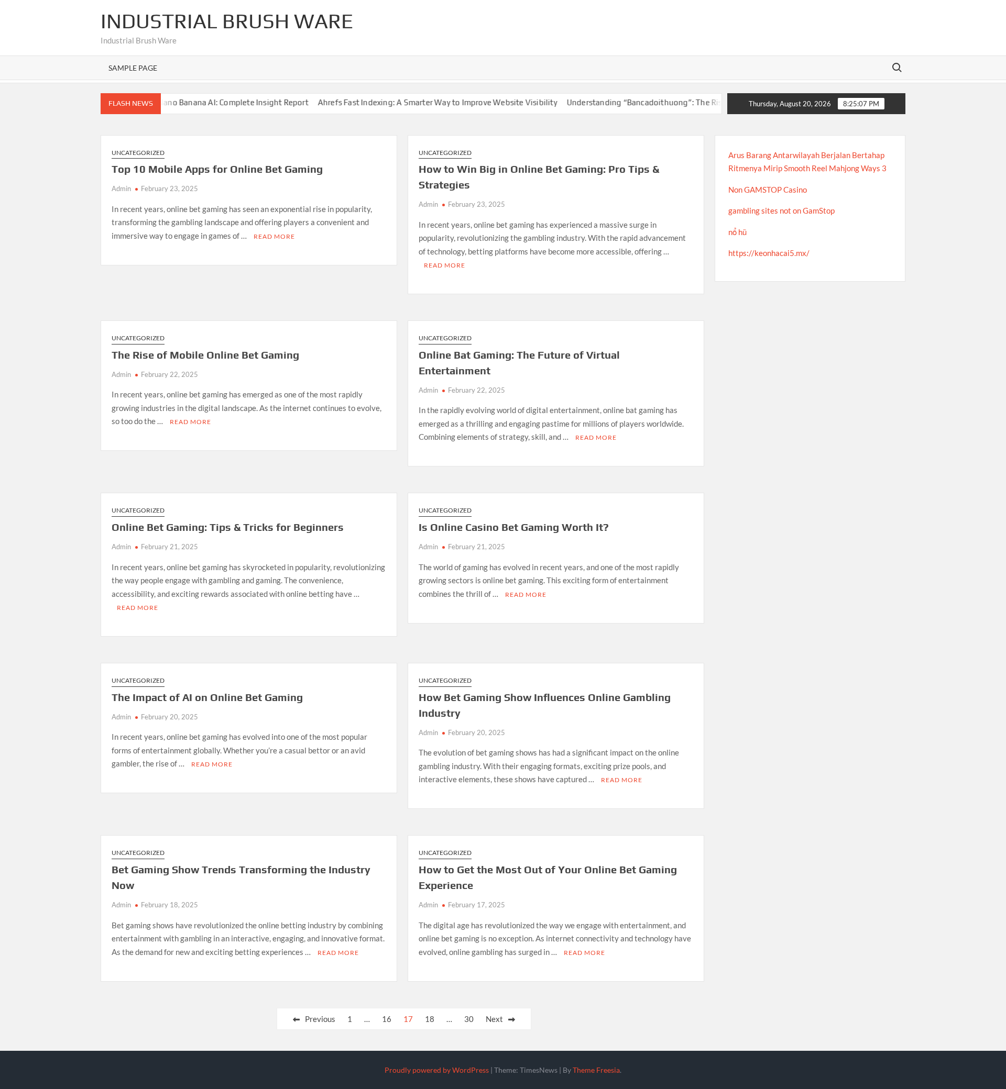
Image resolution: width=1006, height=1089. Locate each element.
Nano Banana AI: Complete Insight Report (213, 102)
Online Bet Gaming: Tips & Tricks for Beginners (228, 527)
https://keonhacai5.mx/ (769, 253)
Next (494, 1019)
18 (429, 1019)
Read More (274, 236)
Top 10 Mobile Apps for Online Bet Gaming (217, 169)
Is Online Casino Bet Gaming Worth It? (514, 527)
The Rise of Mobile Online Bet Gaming (205, 355)
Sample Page (132, 67)
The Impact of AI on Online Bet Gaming (207, 697)
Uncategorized (138, 153)
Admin (121, 188)
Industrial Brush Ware (227, 21)
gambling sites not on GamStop (781, 210)
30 (469, 1019)
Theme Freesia (596, 1069)
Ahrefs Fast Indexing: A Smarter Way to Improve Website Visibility (418, 102)
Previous (320, 1019)
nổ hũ (737, 232)
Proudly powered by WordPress (437, 1069)
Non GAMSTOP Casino (767, 189)
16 (386, 1019)
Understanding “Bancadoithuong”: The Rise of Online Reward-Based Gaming (687, 102)
